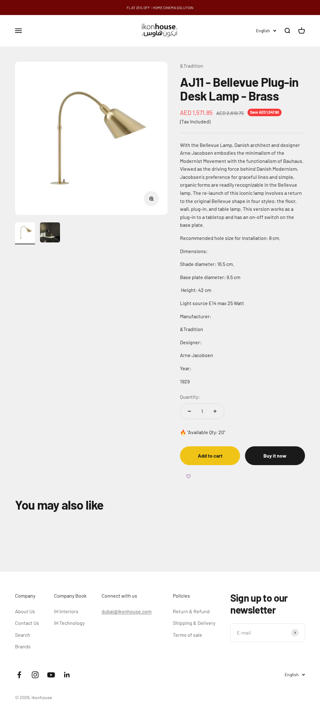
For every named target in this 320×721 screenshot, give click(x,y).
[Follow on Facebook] (19, 675)
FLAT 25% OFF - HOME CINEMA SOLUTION (160, 7)
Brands (23, 646)
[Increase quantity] (215, 411)
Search (22, 635)
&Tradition (191, 66)
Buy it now (275, 456)
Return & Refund (191, 611)
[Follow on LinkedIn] (67, 675)
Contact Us (27, 623)
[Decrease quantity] (189, 411)
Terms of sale (187, 635)
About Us (25, 611)
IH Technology (69, 623)
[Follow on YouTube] (51, 675)
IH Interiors (66, 611)
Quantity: (190, 397)
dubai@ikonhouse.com (127, 611)
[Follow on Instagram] (35, 675)
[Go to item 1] (25, 233)
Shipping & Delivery (194, 623)
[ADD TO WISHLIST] (188, 476)
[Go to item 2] (50, 233)
